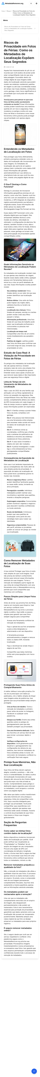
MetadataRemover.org (14, 3)
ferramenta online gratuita (13, 116)
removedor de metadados (16, 755)
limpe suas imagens (22, 815)
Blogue (9, 11)
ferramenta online (10, 858)
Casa (3, 11)
